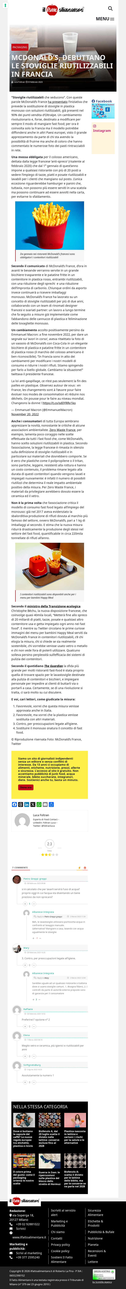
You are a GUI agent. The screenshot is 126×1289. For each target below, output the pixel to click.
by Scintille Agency (102, 1282)
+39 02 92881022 (28, 1224)
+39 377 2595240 (28, 1257)
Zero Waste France (62, 430)
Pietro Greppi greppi (53, 916)
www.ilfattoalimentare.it (29, 1237)
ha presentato (58, 102)
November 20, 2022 (25, 414)
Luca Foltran (19, 82)
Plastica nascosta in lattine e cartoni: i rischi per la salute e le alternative (75, 1137)
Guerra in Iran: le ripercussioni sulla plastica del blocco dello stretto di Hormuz (50, 1178)
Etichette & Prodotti (95, 1223)
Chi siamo (58, 1232)
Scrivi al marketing (29, 1253)
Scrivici (21, 1228)
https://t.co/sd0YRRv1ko (59, 403)
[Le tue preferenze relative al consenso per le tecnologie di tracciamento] (5, 5)
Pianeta (93, 1245)
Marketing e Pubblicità (59, 1223)
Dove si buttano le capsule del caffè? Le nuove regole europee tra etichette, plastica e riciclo (23, 1139)
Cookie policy (60, 1251)
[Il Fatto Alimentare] (63, 9)
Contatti (56, 1238)
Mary (46, 977)
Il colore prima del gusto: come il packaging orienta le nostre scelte (24, 1177)
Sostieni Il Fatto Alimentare (62, 1259)
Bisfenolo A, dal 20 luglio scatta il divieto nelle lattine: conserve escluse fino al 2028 (49, 1139)
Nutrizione (95, 1238)
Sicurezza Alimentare (95, 1212)
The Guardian (53, 666)
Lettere (93, 1262)
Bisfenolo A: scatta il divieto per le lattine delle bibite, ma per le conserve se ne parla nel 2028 (75, 1179)
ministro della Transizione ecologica (54, 606)
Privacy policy (60, 1245)
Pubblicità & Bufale (101, 1232)
